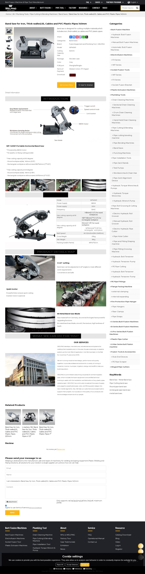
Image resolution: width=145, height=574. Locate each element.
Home (8, 14)
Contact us (92, 542)
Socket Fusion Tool (13, 542)
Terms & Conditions (35, 508)
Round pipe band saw (118, 387)
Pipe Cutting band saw (119, 383)
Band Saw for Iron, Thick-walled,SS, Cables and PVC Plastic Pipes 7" (46, 430)
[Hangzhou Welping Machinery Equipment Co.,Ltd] (10, 8)
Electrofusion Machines (15, 538)
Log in (118, 545)
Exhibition (64, 545)
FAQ (87, 2)
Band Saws (63, 14)
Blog (117, 538)
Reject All (60, 565)
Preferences (78, 569)
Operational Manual (96, 538)
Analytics (68, 569)
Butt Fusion (45, 7)
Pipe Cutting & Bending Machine (42, 539)
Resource (83, 7)
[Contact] (140, 546)
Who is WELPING (67, 535)
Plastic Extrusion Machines (16, 545)
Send (12, 513)
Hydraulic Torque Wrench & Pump (44, 549)
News (62, 549)
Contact (96, 7)
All (13, 14)
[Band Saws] (72, 75)
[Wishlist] (140, 551)
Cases (97, 2)
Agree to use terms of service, (23, 508)
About (32, 7)
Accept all (85, 565)
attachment (13, 502)
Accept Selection (72, 565)
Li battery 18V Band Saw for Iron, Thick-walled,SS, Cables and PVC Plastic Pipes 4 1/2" (30, 431)
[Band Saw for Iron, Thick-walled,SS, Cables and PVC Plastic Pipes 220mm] (13, 417)
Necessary (58, 569)
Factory (72, 7)
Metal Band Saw (125, 380)
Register (118, 549)
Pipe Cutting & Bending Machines (43, 14)
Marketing (88, 569)
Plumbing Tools (22, 14)
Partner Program (113, 2)
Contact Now (67, 85)
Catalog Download (123, 535)
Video (105, 7)
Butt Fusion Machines (14, 535)
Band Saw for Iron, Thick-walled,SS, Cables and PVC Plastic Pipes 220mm (12, 431)
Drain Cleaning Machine (42, 535)
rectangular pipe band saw (120, 390)
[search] (137, 8)
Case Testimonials (67, 542)
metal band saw (116, 393)
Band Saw (113, 380)
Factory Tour (65, 538)
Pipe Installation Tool (41, 544)
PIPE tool (60, 7)
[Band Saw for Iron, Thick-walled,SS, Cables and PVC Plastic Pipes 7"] (47, 417)
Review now (61, 449)
